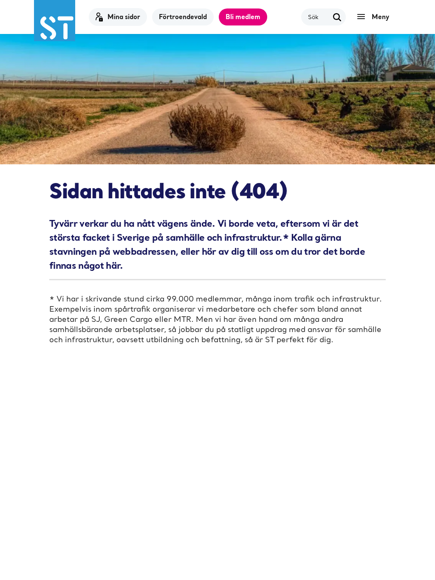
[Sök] (337, 16)
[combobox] (318, 17)
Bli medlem (243, 16)
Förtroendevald (183, 16)
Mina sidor (123, 16)
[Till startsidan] (54, 20)
